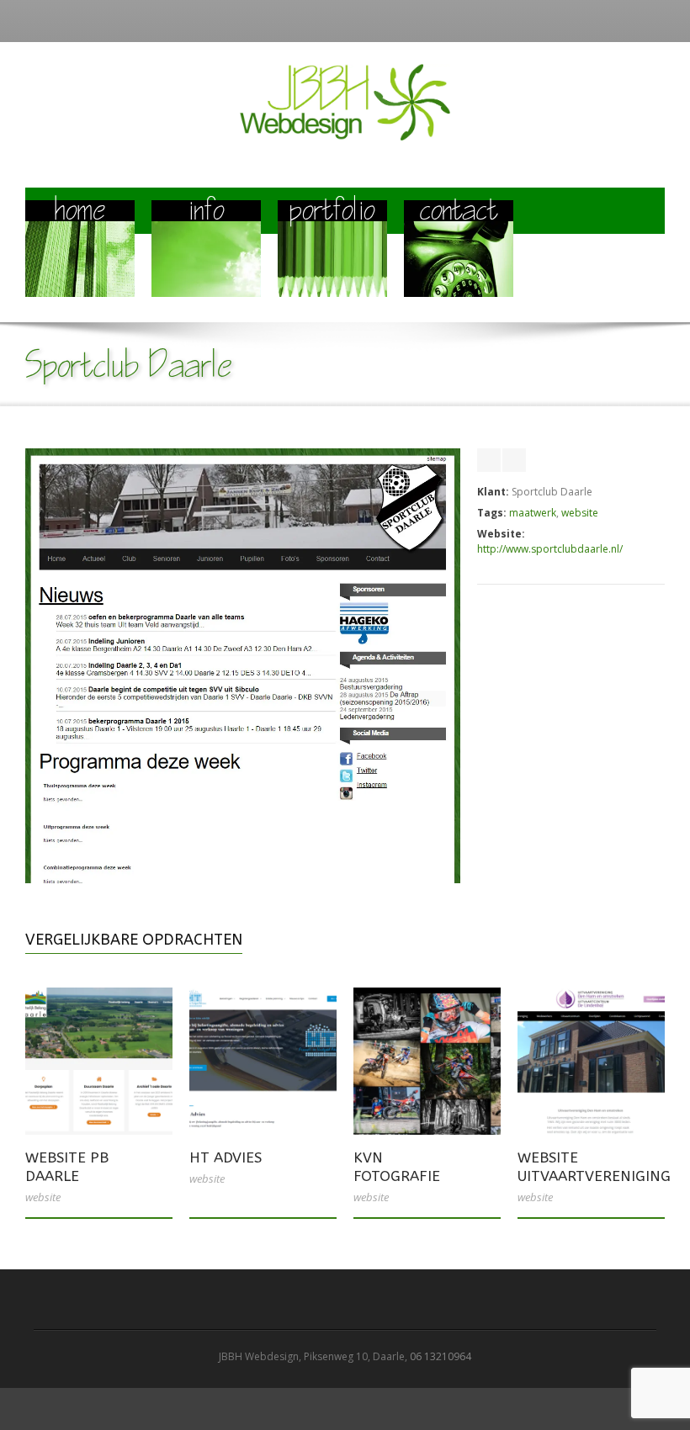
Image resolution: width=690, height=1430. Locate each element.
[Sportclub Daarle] (242, 879)
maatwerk (532, 513)
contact (459, 212)
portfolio (332, 212)
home (80, 212)
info (206, 212)
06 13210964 (440, 1356)
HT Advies (225, 1157)
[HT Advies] (263, 1061)
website (579, 513)
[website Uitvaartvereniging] (591, 1061)
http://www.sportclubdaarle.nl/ (550, 549)
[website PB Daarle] (98, 1061)
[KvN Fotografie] (427, 1061)
